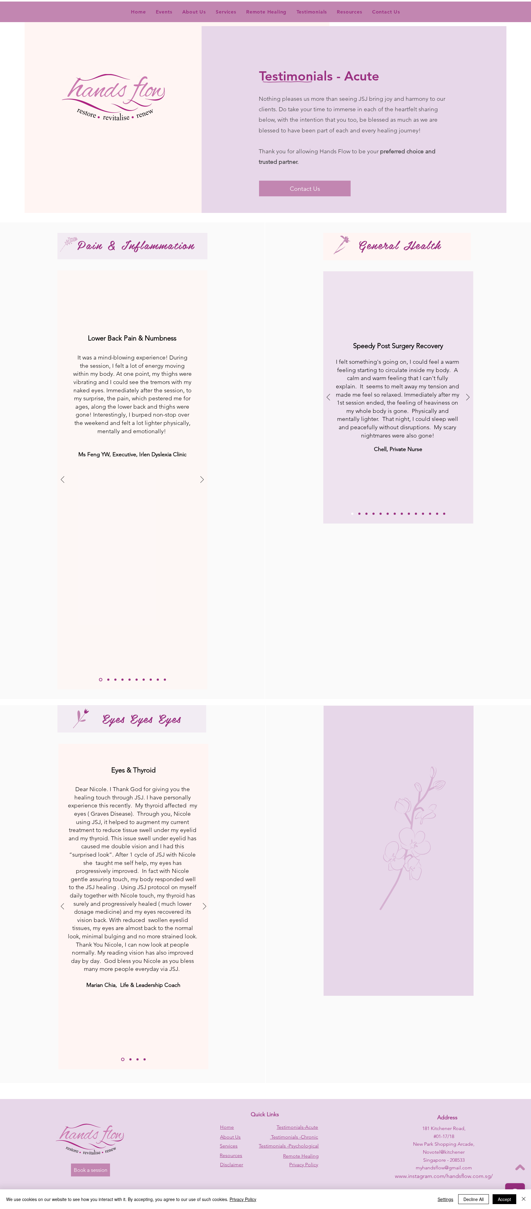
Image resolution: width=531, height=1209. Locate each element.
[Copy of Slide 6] (359, 514)
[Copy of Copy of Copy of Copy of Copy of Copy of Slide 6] (409, 514)
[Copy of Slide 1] (137, 1059)
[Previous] (62, 480)
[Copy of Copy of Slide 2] (122, 680)
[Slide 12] (430, 514)
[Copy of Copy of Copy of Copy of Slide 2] (137, 680)
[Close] (523, 1199)
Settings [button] (445, 1199)
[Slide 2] (108, 680)
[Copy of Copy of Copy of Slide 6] (366, 514)
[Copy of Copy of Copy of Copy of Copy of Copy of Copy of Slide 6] (416, 514)
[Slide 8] (151, 680)
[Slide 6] (352, 514)
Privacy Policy (243, 1199)
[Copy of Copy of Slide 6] (381, 514)
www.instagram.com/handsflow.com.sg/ (444, 1176)
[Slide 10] (165, 680)
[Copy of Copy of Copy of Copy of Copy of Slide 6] (402, 514)
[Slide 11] (423, 514)
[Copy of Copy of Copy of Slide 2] (129, 680)
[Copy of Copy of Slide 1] (122, 1059)
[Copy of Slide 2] (115, 680)
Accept (504, 1199)
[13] (437, 514)
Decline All (473, 1199)
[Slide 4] (145, 1059)
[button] (312, 12)
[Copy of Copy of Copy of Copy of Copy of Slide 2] (144, 680)
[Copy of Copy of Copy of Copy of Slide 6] (395, 514)
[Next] (202, 480)
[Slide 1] (100, 679)
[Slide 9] (158, 680)
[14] (444, 514)
